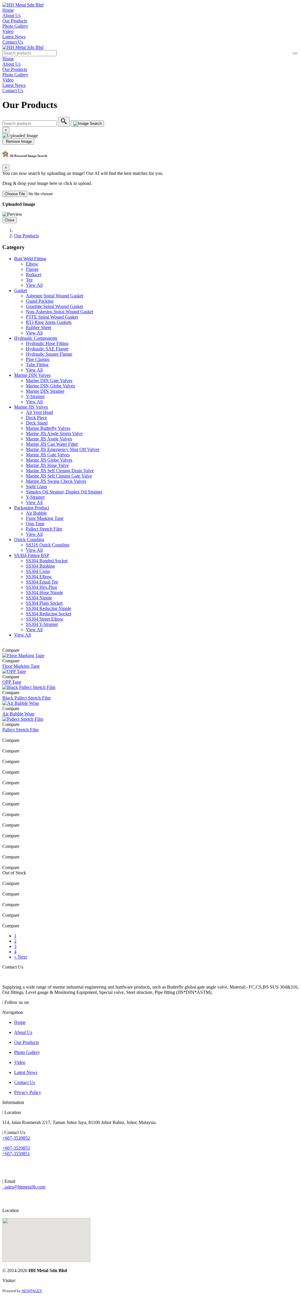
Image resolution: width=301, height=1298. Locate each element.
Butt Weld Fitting (30, 258)
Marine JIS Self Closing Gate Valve (59, 475)
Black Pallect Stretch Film (26, 697)
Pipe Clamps (37, 359)
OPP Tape (11, 681)
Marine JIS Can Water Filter (52, 444)
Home (8, 10)
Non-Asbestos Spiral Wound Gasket (59, 311)
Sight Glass (36, 486)
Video (8, 31)
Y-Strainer (35, 396)
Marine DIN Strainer (45, 391)
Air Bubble (36, 512)
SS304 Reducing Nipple (48, 608)
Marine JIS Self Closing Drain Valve (60, 470)
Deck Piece (36, 417)
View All (34, 285)
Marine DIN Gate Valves (49, 380)
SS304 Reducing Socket (48, 613)
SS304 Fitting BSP (31, 555)
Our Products (14, 20)
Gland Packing (39, 301)
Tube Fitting (37, 364)
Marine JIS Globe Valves (49, 459)
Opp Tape (35, 523)
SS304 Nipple (39, 597)
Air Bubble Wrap (18, 713)
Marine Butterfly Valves (48, 428)
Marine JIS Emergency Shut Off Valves (62, 449)
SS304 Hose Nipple (44, 592)
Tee (29, 279)
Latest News (14, 36)
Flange (32, 269)
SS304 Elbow (39, 576)
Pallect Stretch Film (44, 528)
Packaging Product (31, 507)
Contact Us (12, 41)
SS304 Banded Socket (47, 560)
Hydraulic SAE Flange (47, 348)
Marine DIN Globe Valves (50, 385)
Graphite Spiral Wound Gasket (54, 306)
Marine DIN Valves (32, 375)
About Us (11, 15)
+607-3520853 (16, 1148)
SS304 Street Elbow (44, 618)
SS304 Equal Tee (42, 581)
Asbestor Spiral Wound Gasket (54, 295)
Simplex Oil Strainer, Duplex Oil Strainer (64, 491)
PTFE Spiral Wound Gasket (52, 316)
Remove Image (18, 141)
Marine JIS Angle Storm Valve (54, 433)
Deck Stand (37, 422)
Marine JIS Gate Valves (48, 454)
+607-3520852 (16, 1137)
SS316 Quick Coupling (47, 544)
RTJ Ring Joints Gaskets (48, 322)
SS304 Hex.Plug (41, 587)
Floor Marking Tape (21, 666)
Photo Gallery (15, 26)
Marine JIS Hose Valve (47, 465)
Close (9, 220)
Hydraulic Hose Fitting (47, 343)
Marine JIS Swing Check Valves (56, 481)
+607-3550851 (16, 1153)
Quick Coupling (29, 539)
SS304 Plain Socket (44, 603)
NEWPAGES (32, 1291)
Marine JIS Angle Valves (49, 438)
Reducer (33, 274)
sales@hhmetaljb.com (23, 1186)
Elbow (32, 263)
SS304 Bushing (40, 565)
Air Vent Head (39, 412)
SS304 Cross (38, 571)
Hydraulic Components (35, 338)
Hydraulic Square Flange (49, 354)
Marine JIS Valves (31, 407)
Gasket (20, 290)
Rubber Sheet (38, 327)
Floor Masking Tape (44, 518)
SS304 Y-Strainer (42, 624)
